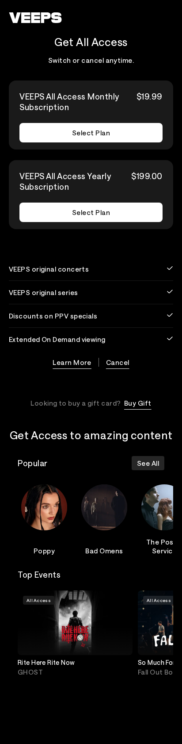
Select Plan (91, 133)
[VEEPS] (35, 17)
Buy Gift (138, 403)
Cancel (117, 362)
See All (148, 463)
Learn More (72, 362)
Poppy (44, 551)
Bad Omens (104, 551)
